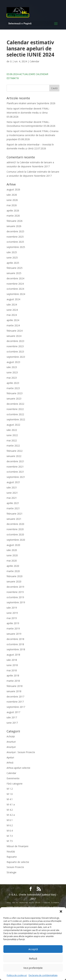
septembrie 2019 (16, 602)
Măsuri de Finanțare (17, 846)
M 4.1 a (11, 804)
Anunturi (11, 741)
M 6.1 (10, 820)
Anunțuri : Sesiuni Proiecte (21, 752)
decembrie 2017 (15, 696)
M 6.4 (10, 830)
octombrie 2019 (15, 597)
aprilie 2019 (13, 623)
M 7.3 (10, 835)
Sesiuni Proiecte (15, 867)
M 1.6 (10, 794)
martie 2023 (13, 388)
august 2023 (13, 362)
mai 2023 (12, 377)
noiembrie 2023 (15, 346)
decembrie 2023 (15, 341)
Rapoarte (12, 856)
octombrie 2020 (15, 534)
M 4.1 (10, 799)
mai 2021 (12, 497)
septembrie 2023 (16, 356)
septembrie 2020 (16, 539)
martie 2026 (13, 215)
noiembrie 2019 (15, 592)
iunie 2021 (12, 492)
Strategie (11, 872)
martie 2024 (13, 325)
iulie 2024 (12, 304)
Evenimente (13, 778)
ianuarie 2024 (14, 336)
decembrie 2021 (15, 461)
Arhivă (10, 762)
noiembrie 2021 (15, 466)
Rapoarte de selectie (18, 862)
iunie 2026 (12, 200)
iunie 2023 (12, 372)
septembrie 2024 (16, 294)
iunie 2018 (12, 665)
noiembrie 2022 (15, 409)
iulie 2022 (12, 430)
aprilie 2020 (13, 565)
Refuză (33, 958)
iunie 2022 (12, 435)
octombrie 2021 (15, 471)
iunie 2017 (12, 722)
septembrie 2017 (16, 706)
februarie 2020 (15, 576)
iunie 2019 (12, 612)
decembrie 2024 (15, 278)
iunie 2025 (12, 257)
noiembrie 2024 (15, 283)
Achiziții (11, 736)
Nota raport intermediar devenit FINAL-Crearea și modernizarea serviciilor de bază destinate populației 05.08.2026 (32, 135)
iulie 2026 (12, 194)
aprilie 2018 (13, 675)
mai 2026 (12, 205)
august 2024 (13, 299)
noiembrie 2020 (15, 529)
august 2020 (13, 545)
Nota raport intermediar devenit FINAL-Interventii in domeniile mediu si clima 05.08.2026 (28, 112)
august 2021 (13, 482)
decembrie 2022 (15, 403)
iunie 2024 (12, 309)
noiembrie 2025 (15, 236)
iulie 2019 (12, 607)
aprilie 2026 (13, 210)
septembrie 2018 (16, 649)
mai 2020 (12, 560)
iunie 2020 (12, 555)
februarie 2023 (15, 393)
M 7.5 (10, 841)
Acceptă (33, 949)
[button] (61, 911)
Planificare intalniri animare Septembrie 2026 (31, 103)
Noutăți (11, 851)
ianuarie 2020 (14, 581)
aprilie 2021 (13, 503)
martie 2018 (13, 680)
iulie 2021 (12, 487)
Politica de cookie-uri (17, 975)
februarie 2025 (15, 267)
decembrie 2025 (15, 231)
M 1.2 (10, 788)
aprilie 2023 (13, 383)
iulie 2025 (12, 252)
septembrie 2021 (16, 477)
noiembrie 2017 (15, 701)
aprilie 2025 (13, 262)
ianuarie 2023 (14, 398)
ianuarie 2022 (14, 456)
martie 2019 (13, 628)
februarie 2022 (15, 450)
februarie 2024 (15, 330)
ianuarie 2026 (14, 226)
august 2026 (13, 189)
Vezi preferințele (33, 967)
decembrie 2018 (15, 639)
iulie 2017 (12, 717)
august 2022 (13, 424)
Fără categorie (15, 783)
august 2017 (13, 712)
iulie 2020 (12, 550)
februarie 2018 (15, 686)
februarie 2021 (15, 513)
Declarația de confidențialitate (43, 975)
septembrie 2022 (16, 419)
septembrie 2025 (16, 247)
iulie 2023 (12, 367)
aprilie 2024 (13, 320)
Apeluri (10, 757)
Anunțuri (11, 747)
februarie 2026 (15, 220)
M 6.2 (10, 825)
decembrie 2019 (15, 586)
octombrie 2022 (15, 414)
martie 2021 (13, 508)
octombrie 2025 (15, 241)
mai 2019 (12, 618)
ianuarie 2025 (14, 273)
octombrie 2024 (15, 288)
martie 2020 (13, 571)
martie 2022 (13, 445)
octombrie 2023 (15, 351)
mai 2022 (12, 440)
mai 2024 (12, 314)
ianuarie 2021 (14, 518)
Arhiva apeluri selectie (18, 767)
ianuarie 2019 (14, 633)
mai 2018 (12, 670)
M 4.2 (10, 809)
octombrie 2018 (15, 644)
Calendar (34, 61)
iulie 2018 (12, 659)
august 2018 (13, 654)
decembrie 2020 (15, 524)
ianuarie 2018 (14, 691)
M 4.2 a (11, 814)
